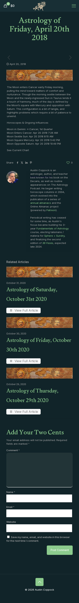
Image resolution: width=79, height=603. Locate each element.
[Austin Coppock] (39, 6)
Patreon (51, 210)
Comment (13, 450)
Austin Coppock (41, 176)
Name (10, 492)
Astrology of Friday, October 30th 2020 (38, 346)
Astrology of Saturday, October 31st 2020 (31, 295)
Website (11, 521)
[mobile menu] (74, 5)
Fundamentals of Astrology (52, 228)
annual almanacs (40, 202)
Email (10, 506)
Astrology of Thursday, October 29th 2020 (32, 396)
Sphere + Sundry (54, 235)
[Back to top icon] (39, 582)
